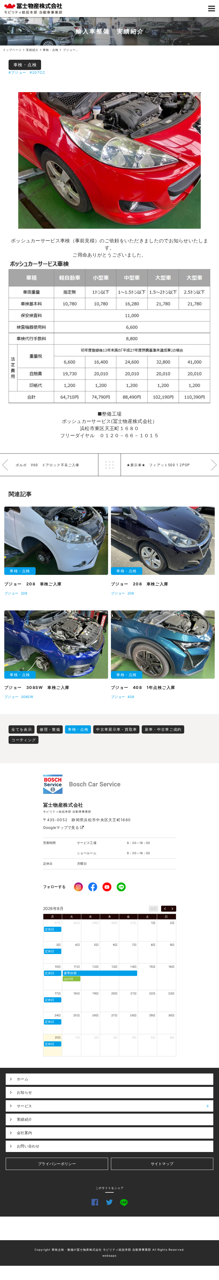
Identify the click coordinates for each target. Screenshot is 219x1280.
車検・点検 (25, 64)
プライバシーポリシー (57, 1163)
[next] (172, 909)
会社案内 (24, 1132)
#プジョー (17, 72)
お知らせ (24, 1092)
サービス (24, 1106)
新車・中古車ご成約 (163, 729)
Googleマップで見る (61, 827)
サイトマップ (162, 1163)
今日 (154, 908)
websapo (109, 1255)
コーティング (23, 740)
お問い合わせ (28, 1146)
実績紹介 (24, 1119)
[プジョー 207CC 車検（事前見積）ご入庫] (109, 160)
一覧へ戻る (109, 465)
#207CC (37, 72)
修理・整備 (50, 729)
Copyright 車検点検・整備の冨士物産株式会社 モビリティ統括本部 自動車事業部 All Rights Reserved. (110, 1249)
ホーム (22, 1079)
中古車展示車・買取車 (116, 729)
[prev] (165, 909)
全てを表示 (21, 729)
